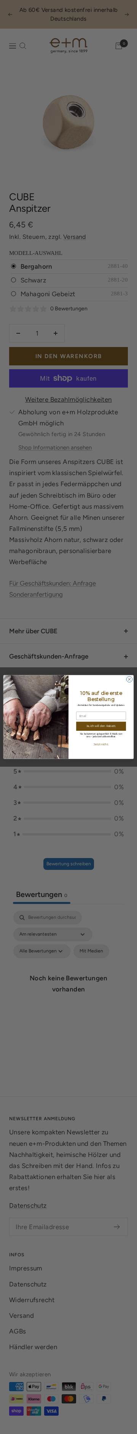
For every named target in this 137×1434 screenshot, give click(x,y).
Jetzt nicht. (101, 744)
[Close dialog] (129, 679)
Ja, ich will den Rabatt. (101, 726)
